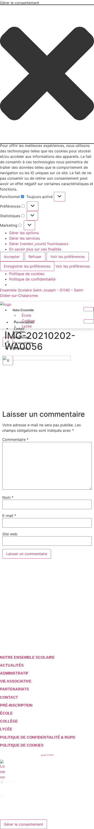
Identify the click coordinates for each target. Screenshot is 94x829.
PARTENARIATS (14, 689)
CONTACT (9, 697)
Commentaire (15, 439)
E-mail (9, 515)
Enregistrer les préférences (27, 266)
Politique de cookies (26, 273)
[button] (47, 74)
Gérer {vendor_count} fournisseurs (38, 243)
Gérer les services (24, 238)
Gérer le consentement (23, 824)
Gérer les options (24, 233)
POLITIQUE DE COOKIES (22, 745)
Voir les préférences (67, 256)
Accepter (12, 256)
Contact (19, 328)
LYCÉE (6, 729)
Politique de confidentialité (32, 279)
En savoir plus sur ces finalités (35, 249)
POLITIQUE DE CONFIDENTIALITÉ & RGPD (37, 737)
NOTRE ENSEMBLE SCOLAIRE (27, 657)
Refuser (35, 256)
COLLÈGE (9, 721)
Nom (7, 497)
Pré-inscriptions (24, 322)
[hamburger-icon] (89, 309)
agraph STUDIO (47, 755)
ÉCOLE (6, 713)
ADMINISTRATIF (14, 673)
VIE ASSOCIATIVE (15, 681)
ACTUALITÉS (12, 665)
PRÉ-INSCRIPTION (16, 705)
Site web (9, 534)
